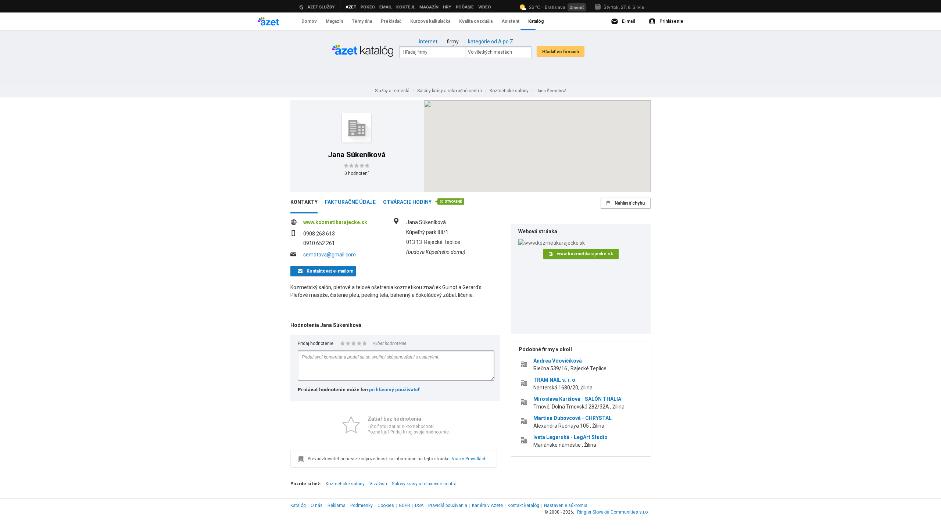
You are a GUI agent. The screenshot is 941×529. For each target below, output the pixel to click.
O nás (317, 505)
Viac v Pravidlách (469, 458)
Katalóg (298, 505)
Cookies (386, 505)
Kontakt (523, 505)
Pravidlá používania (447, 505)
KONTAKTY (304, 202)
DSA (419, 505)
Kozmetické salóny (345, 483)
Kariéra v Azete (487, 505)
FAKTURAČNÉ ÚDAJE (350, 202)
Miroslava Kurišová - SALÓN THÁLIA (577, 399)
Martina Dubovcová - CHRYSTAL (572, 418)
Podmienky (361, 505)
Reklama (337, 505)
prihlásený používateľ (394, 389)
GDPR (404, 505)
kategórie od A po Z (490, 41)
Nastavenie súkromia (565, 505)
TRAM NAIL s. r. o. (555, 380)
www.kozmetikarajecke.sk (335, 222)
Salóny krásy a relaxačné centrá (424, 483)
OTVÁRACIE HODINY (407, 202)
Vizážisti (378, 483)
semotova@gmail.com (329, 255)
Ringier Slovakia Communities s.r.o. (613, 512)
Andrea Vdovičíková (557, 361)
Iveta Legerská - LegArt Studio (570, 437)
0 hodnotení (356, 173)
